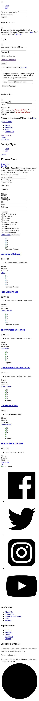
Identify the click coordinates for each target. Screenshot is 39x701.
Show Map (5, 164)
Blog (7, 130)
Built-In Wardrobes (10, 222)
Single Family (6, 424)
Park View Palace (9, 292)
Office (3, 273)
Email (3, 105)
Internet (6, 218)
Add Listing (5, 139)
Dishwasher (8, 216)
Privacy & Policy (21, 110)
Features (4, 212)
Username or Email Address (12, 47)
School (6, 220)
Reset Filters (6, 235)
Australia (8, 632)
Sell (6, 8)
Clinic (5, 226)
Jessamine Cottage (10, 254)
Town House (6, 386)
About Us (9, 127)
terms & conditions (22, 112)
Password (5, 52)
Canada (8, 639)
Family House (6, 311)
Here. (31, 32)
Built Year (4, 207)
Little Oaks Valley (9, 405)
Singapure (9, 637)
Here (34, 118)
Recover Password (8, 60)
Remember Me (9, 56)
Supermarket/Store (11, 228)
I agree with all (17, 112)
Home (7, 125)
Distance (4, 189)
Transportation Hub (11, 230)
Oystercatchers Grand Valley (15, 367)
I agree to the (16, 110)
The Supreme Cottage (12, 443)
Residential (5, 462)
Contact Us (9, 132)
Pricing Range (6, 182)
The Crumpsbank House (13, 330)
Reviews (8, 620)
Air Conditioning (9, 214)
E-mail (4, 82)
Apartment (5, 348)
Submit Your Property (13, 616)
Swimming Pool (9, 224)
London (8, 630)
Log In (3, 63)
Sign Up (19, 34)
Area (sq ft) (5, 200)
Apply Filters (15, 235)
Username (5, 102)
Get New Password (9, 86)
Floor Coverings (9, 233)
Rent (7, 6)
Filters (3, 155)
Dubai (7, 635)
